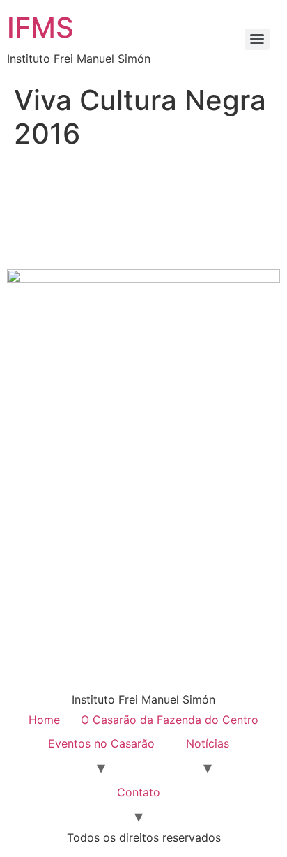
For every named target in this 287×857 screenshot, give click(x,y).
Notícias (207, 743)
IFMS (40, 27)
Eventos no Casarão (101, 743)
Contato (138, 792)
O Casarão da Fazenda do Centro (169, 720)
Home (44, 720)
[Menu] (257, 39)
